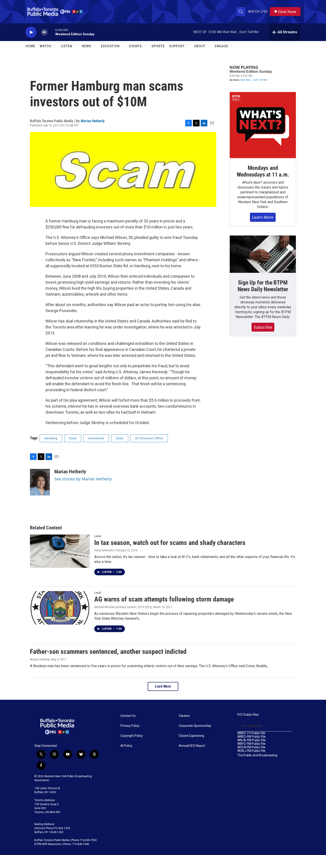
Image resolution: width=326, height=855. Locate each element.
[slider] (51, 32)
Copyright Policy (131, 735)
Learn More (262, 217)
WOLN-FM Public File (251, 747)
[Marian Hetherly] (40, 482)
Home (30, 46)
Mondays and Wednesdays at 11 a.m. (263, 171)
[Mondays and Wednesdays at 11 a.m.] (263, 125)
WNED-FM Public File (251, 736)
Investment (96, 438)
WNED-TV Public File (251, 733)
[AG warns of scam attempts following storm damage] (60, 607)
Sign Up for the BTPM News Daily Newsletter (263, 286)
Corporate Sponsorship (195, 725)
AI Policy (126, 745)
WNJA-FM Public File (251, 740)
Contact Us (128, 715)
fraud (73, 438)
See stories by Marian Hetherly (83, 479)
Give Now (287, 11)
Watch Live (258, 11)
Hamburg (50, 438)
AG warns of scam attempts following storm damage (164, 599)
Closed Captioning (191, 735)
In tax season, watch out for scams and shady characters (169, 542)
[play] (31, 32)
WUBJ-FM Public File (251, 751)
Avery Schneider (104, 550)
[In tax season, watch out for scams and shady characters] (60, 551)
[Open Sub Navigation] (54, 46)
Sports (158, 46)
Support (177, 46)
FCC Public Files (248, 714)
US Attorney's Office (149, 438)
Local (97, 536)
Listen (66, 46)
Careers (184, 715)
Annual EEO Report (192, 745)
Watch (45, 46)
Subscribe (263, 327)
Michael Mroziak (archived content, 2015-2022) (123, 607)
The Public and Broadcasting (257, 755)
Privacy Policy (129, 725)
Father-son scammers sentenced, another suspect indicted (108, 651)
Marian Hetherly (93, 121)
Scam (120, 438)
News (86, 46)
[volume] (44, 32)
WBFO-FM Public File (251, 743)
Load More (163, 686)
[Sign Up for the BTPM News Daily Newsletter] (263, 254)
